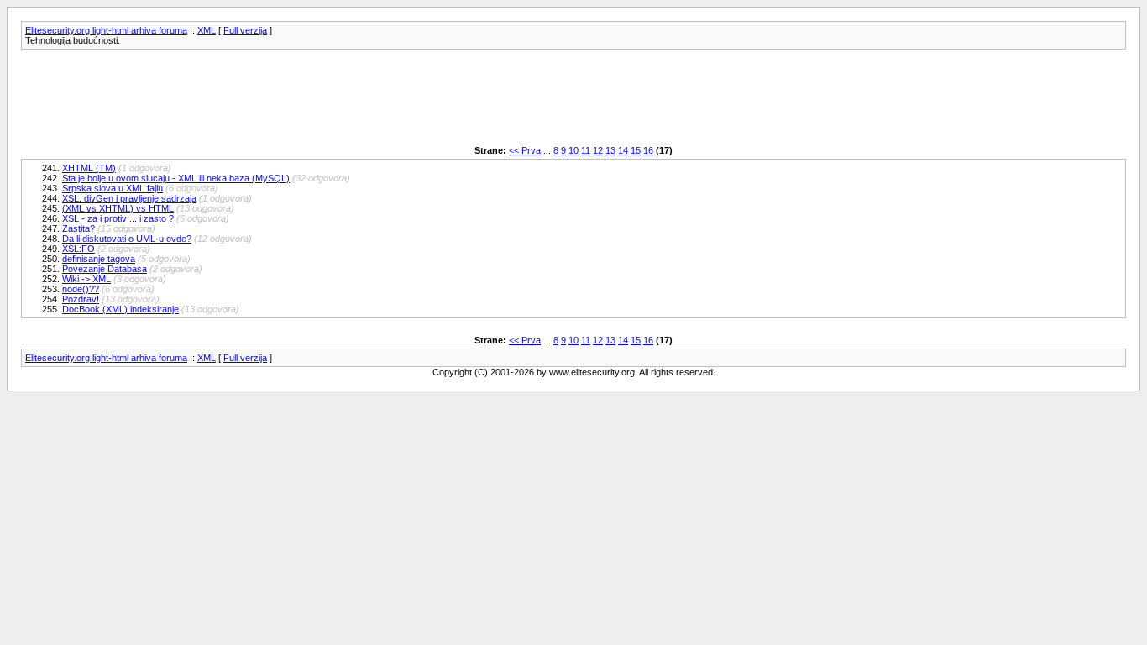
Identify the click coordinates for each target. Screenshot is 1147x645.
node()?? (80, 289)
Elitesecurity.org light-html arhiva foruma (106, 30)
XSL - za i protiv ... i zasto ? (118, 218)
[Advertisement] (326, 97)
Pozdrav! (80, 299)
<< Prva (525, 150)
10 (573, 150)
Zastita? (78, 228)
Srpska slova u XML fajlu (112, 188)
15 (636, 150)
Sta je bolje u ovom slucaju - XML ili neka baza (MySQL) (176, 178)
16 (648, 150)
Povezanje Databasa (104, 269)
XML (206, 30)
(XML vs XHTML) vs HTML (118, 208)
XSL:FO (78, 249)
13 (610, 150)
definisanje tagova (98, 259)
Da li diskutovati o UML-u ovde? (126, 238)
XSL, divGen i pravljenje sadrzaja (129, 198)
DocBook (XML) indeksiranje (120, 309)
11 (585, 150)
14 (623, 150)
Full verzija (245, 30)
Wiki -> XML (86, 279)
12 (598, 150)
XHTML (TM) (89, 168)
